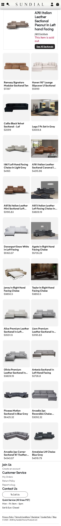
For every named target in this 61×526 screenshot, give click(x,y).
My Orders (7, 476)
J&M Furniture (41, 33)
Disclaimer (35, 517)
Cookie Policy (46, 517)
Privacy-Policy (8, 517)
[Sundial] (30, 4)
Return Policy (8, 480)
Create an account (11, 468)
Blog (54, 517)
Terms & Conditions (22, 517)
